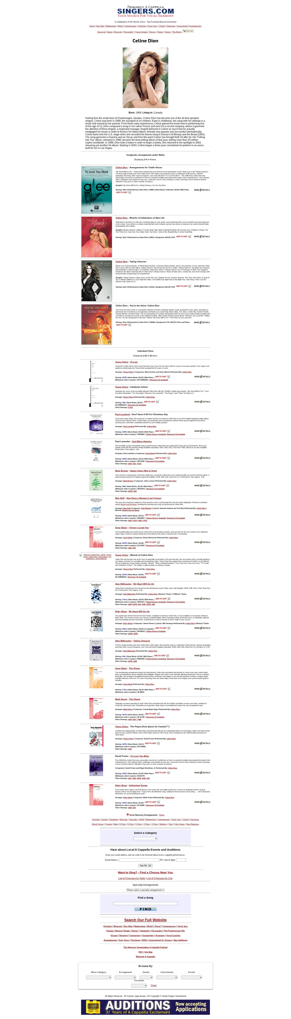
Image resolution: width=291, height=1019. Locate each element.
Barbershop (111, 26)
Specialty (133, 819)
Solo (171, 824)
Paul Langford (122, 414)
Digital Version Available (156, 434)
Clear (154, 985)
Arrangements (195, 26)
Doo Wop (100, 26)
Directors (123, 935)
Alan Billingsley (123, 584)
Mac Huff (119, 498)
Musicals (118, 32)
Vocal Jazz (152, 26)
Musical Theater (122, 931)
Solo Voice (124, 940)
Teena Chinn (121, 362)
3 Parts (147, 824)
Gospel (104, 819)
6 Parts (130, 824)
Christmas (170, 26)
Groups (114, 935)
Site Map (148, 952)
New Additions (180, 940)
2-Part (130, 407)
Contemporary (130, 26)
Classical (101, 32)
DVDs (144, 940)
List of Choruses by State (131, 878)
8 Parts (122, 824)
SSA (134, 464)
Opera (109, 32)
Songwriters (148, 935)
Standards (113, 819)
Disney (152, 32)
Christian (142, 26)
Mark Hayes (121, 699)
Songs (168, 32)
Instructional (182, 26)
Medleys (163, 824)
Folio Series (179, 824)
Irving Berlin (150, 453)
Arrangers (160, 935)
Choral (162, 26)
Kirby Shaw (121, 611)
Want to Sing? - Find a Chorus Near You (145, 872)
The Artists (177, 32)
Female (108, 824)
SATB (130, 491)
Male (116, 824)
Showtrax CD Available (159, 380)
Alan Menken (146, 508)
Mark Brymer (121, 471)
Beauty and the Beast (129, 504)
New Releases (192, 824)
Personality (128, 32)
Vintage (109, 931)
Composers (135, 935)
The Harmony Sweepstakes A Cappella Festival (145, 947)
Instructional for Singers (160, 940)
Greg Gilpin (121, 527)
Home (92, 26)
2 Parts (155, 824)
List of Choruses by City (159, 878)
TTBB (139, 719)
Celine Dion (122, 167)
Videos (160, 32)
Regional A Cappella (145, 956)
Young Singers (141, 32)
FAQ (140, 952)
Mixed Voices (98, 824)
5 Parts (138, 824)
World (120, 26)
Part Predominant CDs (174, 931)
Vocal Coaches (173, 935)
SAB (130, 464)
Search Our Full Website (145, 920)
